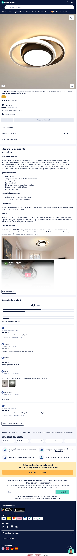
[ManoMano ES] (16, 548)
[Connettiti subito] (67, 2)
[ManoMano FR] (3, 548)
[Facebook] (7, 526)
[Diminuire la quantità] (3, 120)
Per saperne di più (55, 498)
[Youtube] (16, 526)
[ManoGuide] (71, 551)
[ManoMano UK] (7, 548)
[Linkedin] (3, 526)
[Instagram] (12, 526)
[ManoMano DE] (12, 548)
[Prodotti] (3, 7)
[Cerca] (6, 7)
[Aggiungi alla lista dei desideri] (72, 86)
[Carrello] (72, 2)
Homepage (4, 432)
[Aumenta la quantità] (11, 120)
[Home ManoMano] (33, 2)
